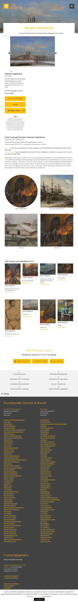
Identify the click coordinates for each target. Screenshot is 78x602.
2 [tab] (28, 68)
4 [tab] (34, 68)
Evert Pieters (44, 504)
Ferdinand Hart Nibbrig (47, 464)
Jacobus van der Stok (10, 529)
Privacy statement (9, 586)
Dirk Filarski (43, 454)
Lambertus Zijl (44, 539)
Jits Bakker (43, 426)
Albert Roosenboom (10, 506)
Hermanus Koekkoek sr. (11, 472)
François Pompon (45, 506)
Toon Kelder (44, 482)
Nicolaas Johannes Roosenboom (13, 507)
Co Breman (43, 440)
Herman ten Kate (9, 452)
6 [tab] (40, 68)
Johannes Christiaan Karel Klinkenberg (15, 460)
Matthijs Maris (8, 486)
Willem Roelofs (8, 502)
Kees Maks (43, 490)
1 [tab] (25, 68)
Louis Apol (7, 422)
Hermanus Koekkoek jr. (11, 474)
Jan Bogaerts (44, 434)
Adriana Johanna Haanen (48, 462)
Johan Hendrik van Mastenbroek (50, 500)
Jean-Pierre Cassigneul (47, 442)
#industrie (19, 129)
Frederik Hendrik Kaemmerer (49, 498)
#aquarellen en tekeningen (15, 123)
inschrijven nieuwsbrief (11, 576)
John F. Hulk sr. (8, 444)
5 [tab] (37, 68)
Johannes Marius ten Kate (11, 456)
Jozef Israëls (7, 446)
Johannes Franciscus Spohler (12, 521)
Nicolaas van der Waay (47, 531)
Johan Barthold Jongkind (11, 448)
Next (56, 53)
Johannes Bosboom (9, 426)
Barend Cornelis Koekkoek (12, 466)
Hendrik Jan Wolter (46, 537)
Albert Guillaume (45, 460)
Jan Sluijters (44, 513)
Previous (9, 53)
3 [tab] (31, 68)
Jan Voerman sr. (45, 527)
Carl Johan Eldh (45, 448)
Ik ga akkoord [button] (39, 599)
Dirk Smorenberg (45, 515)
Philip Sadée (7, 511)
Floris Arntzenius (45, 422)
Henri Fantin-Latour (46, 450)
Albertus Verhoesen (10, 531)
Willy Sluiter (44, 511)
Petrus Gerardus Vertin (11, 535)
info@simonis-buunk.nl (11, 571)
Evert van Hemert (45, 466)
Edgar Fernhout (45, 452)
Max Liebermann (45, 486)
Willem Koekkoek (9, 478)
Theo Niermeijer (45, 494)
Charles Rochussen (10, 498)
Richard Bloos (44, 432)
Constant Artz (44, 420)
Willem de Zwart (45, 541)
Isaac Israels (44, 478)
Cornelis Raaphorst (46, 507)
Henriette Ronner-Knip (10, 504)
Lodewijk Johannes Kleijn (11, 458)
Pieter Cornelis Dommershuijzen (13, 432)
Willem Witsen (44, 535)
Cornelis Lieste (8, 482)
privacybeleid (37, 596)
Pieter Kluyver (8, 464)
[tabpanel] (32, 51)
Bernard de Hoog (45, 472)
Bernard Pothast (9, 494)
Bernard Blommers (9, 428)
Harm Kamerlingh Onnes (47, 480)
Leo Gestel (43, 456)
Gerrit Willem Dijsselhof (47, 446)
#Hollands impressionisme (15, 126)
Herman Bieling (45, 430)
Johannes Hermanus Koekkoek (13, 468)
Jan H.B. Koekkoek (9, 470)
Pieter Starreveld (45, 517)
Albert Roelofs (8, 500)
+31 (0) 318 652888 (16, 99)
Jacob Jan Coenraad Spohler (12, 525)
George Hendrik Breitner (47, 438)
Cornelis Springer (9, 527)
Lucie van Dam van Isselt (47, 444)
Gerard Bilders (8, 424)
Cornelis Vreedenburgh (47, 529)
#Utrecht (11, 129)
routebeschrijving (57, 361)
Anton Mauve (8, 490)
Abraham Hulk (8, 442)
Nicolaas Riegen (9, 496)
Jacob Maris (7, 484)
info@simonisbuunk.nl (22, 361)
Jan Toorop (43, 521)
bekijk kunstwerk (9, 292)
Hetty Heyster (44, 470)
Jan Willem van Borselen (47, 436)
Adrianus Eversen (9, 434)
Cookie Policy (8, 588)
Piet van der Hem (45, 474)
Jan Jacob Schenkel (9, 519)
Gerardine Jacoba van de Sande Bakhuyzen (53, 424)
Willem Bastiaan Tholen (47, 519)
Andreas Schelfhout (10, 515)
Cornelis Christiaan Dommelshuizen (14, 430)
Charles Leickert (9, 480)
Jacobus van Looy (45, 496)
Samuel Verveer (9, 537)
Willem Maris (8, 488)
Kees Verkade (44, 523)
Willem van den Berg (46, 428)
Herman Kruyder (45, 484)
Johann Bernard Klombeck (11, 462)
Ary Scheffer (8, 513)
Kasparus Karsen (9, 450)
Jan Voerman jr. (45, 525)
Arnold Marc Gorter (46, 458)
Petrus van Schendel (10, 517)
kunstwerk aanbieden (11, 578)
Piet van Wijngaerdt (46, 533)
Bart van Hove (8, 440)
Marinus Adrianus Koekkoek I (12, 476)
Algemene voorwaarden (11, 584)
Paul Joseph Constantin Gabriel (13, 438)
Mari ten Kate (8, 454)
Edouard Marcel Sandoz (47, 509)
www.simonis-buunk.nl (11, 569)
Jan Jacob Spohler (9, 523)
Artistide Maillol (45, 488)
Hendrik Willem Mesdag (11, 492)
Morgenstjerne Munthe (47, 502)
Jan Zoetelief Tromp (10, 541)
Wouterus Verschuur (10, 533)
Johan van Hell (44, 468)
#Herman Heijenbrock (15, 119)
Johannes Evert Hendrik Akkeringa (14, 420)
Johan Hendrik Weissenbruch (12, 539)
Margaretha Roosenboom (11, 509)
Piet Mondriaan (44, 492)
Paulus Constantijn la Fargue (12, 436)
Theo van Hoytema (46, 476)
